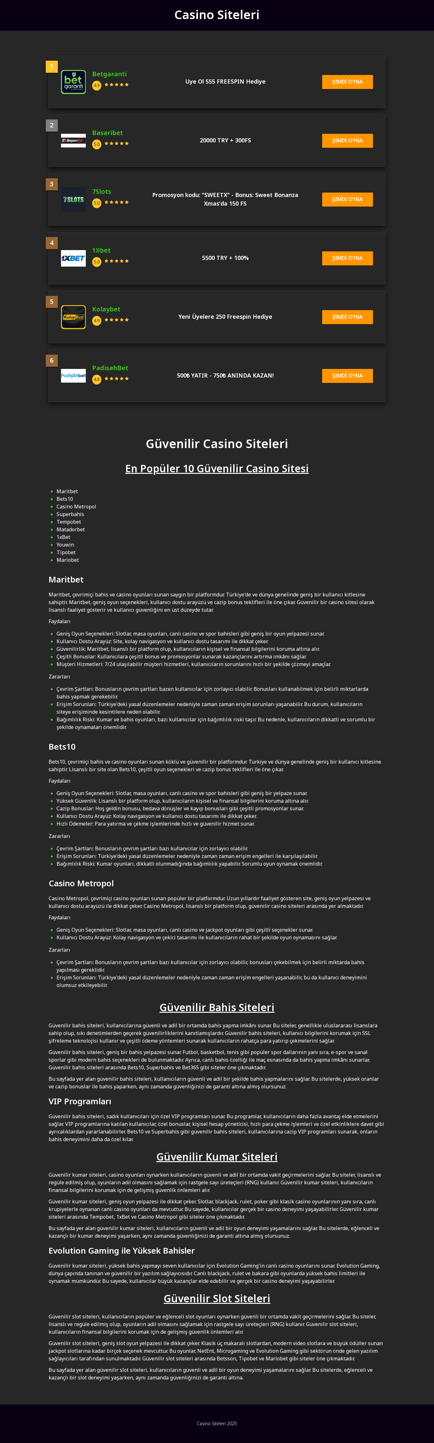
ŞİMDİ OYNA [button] (347, 82)
